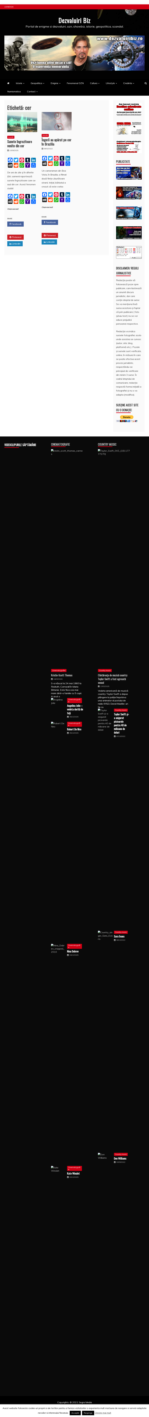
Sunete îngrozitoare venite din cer (19, 143)
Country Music (107, 444)
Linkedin (16, 243)
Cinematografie (60, 444)
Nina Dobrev (73, 951)
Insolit (10, 137)
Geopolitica (36, 83)
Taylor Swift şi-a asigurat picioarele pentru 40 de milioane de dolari (121, 723)
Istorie (19, 83)
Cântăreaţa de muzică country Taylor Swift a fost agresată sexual (112, 678)
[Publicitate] (129, 178)
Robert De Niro (74, 729)
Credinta (127, 83)
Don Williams (120, 1158)
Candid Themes (105, 1406)
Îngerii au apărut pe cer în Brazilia (56, 142)
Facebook (16, 224)
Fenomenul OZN (75, 83)
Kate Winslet (73, 1173)
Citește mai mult (12, 209)
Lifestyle (110, 83)
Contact (31, 91)
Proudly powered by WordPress (52, 1406)
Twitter (15, 230)
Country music (105, 670)
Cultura (93, 83)
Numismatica (14, 91)
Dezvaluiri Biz (74, 20)
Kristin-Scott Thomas (61, 675)
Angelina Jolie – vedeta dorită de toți (75, 709)
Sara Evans (119, 936)
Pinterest (16, 237)
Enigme (54, 83)
